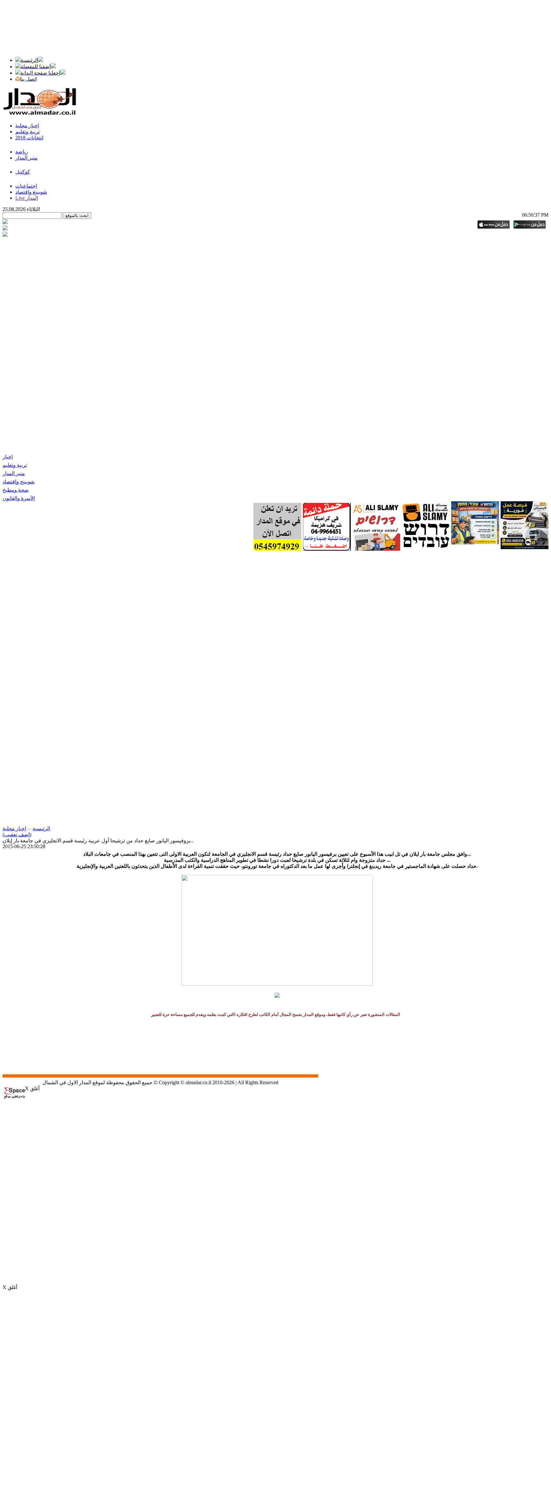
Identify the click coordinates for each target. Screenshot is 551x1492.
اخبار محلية (14, 828)
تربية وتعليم (15, 465)
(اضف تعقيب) (17, 834)
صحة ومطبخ (16, 490)
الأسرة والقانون (19, 498)
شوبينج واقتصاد (18, 481)
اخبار (8, 456)
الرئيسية (41, 828)
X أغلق (32, 1088)
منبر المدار (14, 473)
